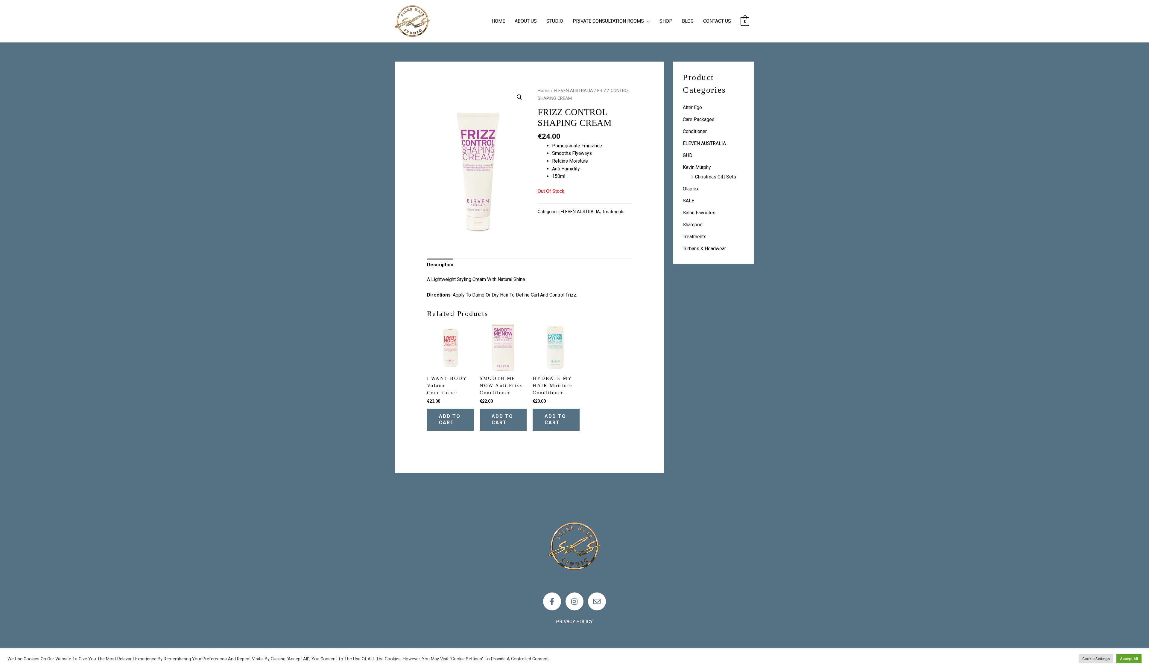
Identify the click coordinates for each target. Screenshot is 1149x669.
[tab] (440, 265)
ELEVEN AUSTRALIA (573, 90)
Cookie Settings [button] (1096, 658)
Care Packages (699, 119)
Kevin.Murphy (697, 167)
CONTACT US (717, 21)
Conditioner (695, 131)
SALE (688, 201)
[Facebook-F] (552, 601)
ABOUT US (526, 21)
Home (544, 90)
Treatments (613, 211)
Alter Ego (692, 107)
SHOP (665, 21)
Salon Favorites (699, 213)
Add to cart (449, 419)
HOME (498, 21)
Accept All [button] (1129, 658)
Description (440, 265)
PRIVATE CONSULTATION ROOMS (608, 21)
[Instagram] (574, 601)
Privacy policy (574, 621)
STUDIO (554, 21)
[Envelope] (597, 601)
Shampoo (693, 224)
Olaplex (691, 189)
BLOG (688, 21)
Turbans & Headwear (704, 248)
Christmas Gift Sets (715, 177)
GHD (687, 155)
